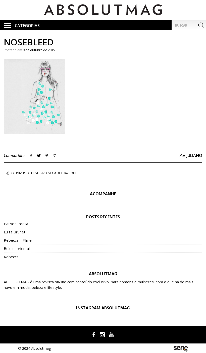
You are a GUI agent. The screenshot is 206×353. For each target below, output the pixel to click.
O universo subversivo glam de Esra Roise (44, 173)
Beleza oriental (17, 248)
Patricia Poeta (16, 223)
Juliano (194, 155)
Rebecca (11, 256)
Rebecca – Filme (18, 240)
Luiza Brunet (14, 231)
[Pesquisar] (201, 25)
